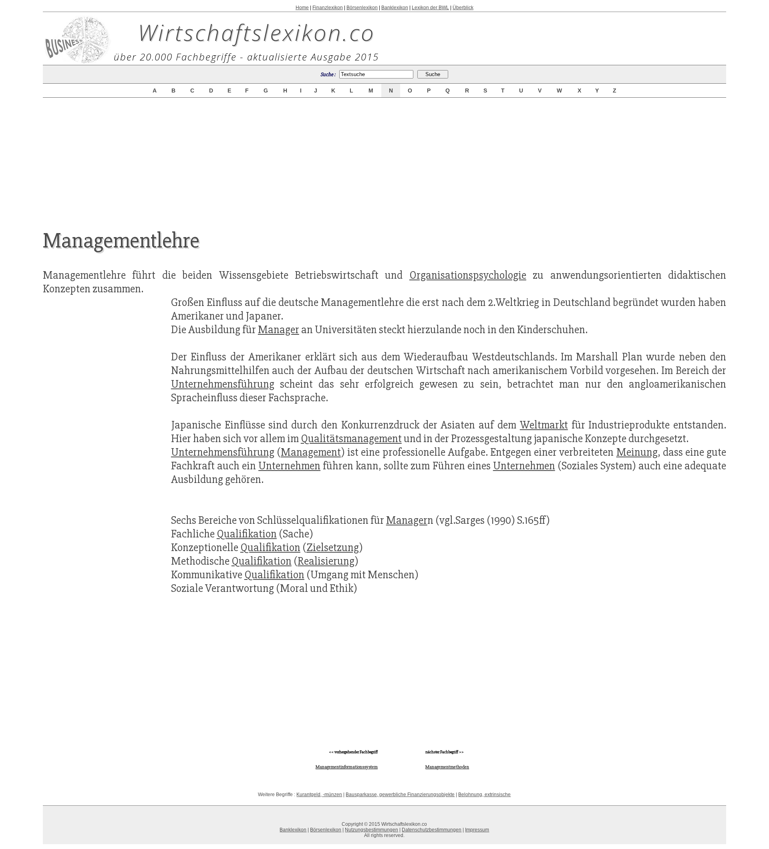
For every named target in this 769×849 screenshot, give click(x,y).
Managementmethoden (447, 767)
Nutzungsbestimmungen (371, 830)
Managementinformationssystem (347, 767)
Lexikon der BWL (430, 7)
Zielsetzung (332, 547)
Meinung (637, 452)
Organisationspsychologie (467, 275)
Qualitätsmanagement (351, 438)
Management (311, 452)
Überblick (463, 7)
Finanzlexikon (327, 7)
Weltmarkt (544, 425)
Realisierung (326, 561)
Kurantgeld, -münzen (319, 794)
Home (302, 7)
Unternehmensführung (222, 384)
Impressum (477, 830)
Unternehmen (289, 466)
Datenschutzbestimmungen (431, 830)
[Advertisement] (384, 157)
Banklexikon (394, 7)
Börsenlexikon (362, 7)
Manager (278, 329)
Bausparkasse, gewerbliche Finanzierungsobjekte (400, 794)
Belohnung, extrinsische (484, 794)
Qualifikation (247, 534)
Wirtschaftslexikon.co (256, 32)
